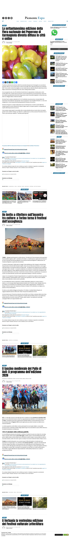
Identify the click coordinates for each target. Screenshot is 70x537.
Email (51, 44)
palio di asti (19, 492)
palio (15, 492)
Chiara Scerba (9, 381)
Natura (40, 21)
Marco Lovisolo (9, 225)
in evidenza (16, 340)
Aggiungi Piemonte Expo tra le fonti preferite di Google (15, 149)
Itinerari (35, 21)
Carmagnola (11, 186)
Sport (45, 21)
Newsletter (50, 21)
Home (18, 21)
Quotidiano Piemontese (34, 145)
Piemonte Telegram (25, 161)
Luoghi (29, 21)
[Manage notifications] (67, 534)
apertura (11, 340)
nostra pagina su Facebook (20, 162)
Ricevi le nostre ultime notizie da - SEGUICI (17, 153)
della (16, 186)
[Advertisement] (35, 7)
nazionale (27, 186)
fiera (23, 186)
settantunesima (37, 186)
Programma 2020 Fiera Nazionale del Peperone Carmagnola (14, 145)
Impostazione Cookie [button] (58, 534)
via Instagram (8, 163)
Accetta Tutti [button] (66, 534)
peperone (31, 186)
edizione (19, 186)
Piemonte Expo (23, 21)
